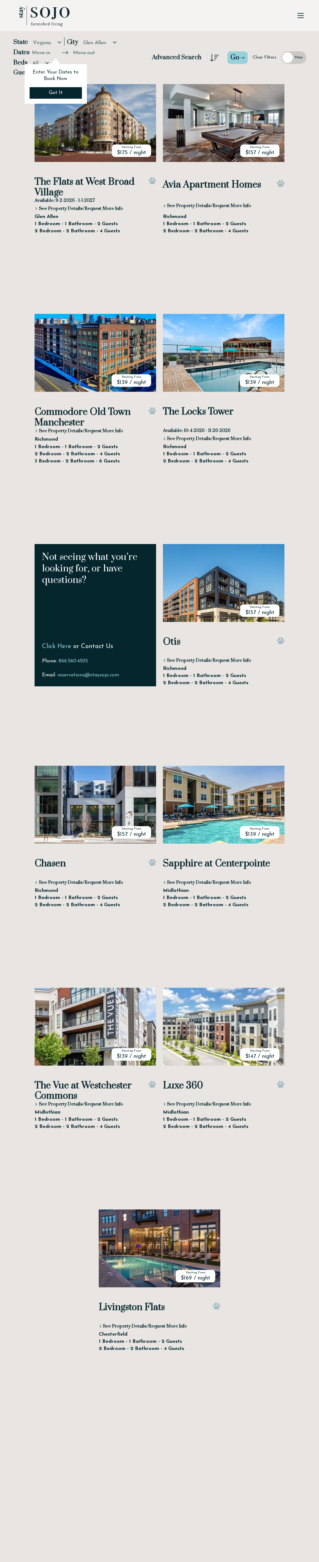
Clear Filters (264, 57)
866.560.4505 (73, 661)
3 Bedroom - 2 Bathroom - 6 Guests (77, 461)
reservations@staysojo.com (88, 675)
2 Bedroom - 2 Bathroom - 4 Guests (77, 231)
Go (235, 57)
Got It (56, 92)
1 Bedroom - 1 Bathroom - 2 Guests (76, 223)
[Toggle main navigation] (300, 16)
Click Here (56, 646)
